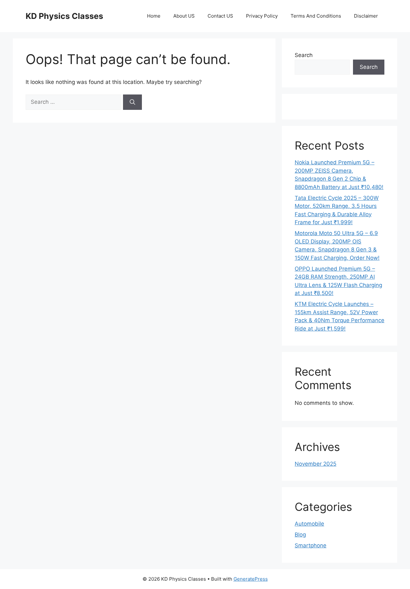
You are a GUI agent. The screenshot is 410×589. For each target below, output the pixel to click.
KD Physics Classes (64, 16)
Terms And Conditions (316, 16)
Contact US (220, 16)
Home (153, 16)
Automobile (309, 523)
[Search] (132, 102)
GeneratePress (251, 579)
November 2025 (315, 464)
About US (184, 16)
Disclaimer (366, 16)
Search (304, 55)
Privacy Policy (262, 16)
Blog (300, 534)
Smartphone (310, 545)
